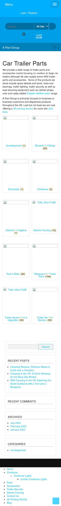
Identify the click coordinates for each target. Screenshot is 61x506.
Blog (9, 502)
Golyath (31, 93)
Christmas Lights (23, 475)
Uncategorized (18, 450)
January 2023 (17, 429)
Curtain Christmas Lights (33, 479)
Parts (9, 482)
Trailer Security (15, 489)
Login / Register (28, 12)
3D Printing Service (17, 499)
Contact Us (13, 496)
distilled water (43, 93)
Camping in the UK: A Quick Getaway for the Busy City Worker (30, 375)
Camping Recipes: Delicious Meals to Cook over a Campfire (30, 368)
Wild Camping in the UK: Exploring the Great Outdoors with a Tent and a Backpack (30, 384)
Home (10, 469)
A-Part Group (11, 47)
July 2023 (15, 423)
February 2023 (18, 426)
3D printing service (23, 108)
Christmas (12, 472)
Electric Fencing (15, 492)
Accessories (13, 485)
